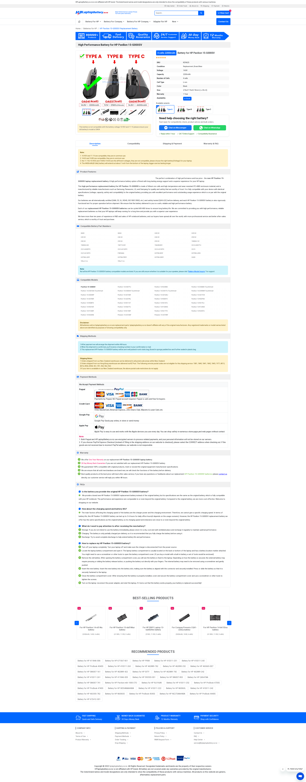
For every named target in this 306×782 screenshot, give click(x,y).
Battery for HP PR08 (141, 661)
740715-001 (122, 245)
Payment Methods (122, 736)
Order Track (183, 6)
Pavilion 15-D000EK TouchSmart (202, 287)
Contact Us (223, 21)
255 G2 (120, 241)
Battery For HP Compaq (137, 21)
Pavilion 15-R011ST (124, 303)
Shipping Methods (122, 733)
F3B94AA (121, 253)
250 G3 (83, 241)
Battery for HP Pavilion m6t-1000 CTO (121, 683)
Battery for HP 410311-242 (201, 688)
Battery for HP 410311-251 (165, 661)
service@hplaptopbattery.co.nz (205, 743)
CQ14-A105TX (159, 249)
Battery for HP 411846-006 (89, 661)
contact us (223, 474)
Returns (226, 6)
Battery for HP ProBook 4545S (142, 694)
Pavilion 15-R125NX (198, 307)
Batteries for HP (90, 28)
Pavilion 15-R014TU (161, 303)
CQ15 (193, 249)
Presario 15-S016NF (124, 315)
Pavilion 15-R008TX (87, 303)
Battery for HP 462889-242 (192, 672)
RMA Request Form (161, 740)
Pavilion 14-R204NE (161, 287)
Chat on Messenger (177, 128)
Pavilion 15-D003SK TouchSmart (129, 291)
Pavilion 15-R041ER (87, 307)
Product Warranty (82, 740)
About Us (195, 6)
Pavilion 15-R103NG (161, 307)
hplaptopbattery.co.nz (118, 766)
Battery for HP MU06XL (176, 688)
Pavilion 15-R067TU (124, 307)
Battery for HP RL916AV (152, 683)
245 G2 (193, 233)
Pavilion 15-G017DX (198, 295)
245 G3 (83, 237)
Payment (216, 6)
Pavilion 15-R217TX (161, 311)
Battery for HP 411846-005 (116, 677)
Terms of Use (81, 736)
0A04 (119, 233)
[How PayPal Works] (184, 759)
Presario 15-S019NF (161, 315)
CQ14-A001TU (196, 245)
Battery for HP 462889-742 (165, 672)
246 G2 (120, 237)
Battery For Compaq (113, 21)
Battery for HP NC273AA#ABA (172, 694)
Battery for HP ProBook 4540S (90, 666)
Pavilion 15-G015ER (124, 295)
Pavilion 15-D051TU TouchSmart (165, 291)
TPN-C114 (84, 261)
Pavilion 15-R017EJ (197, 303)
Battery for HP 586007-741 (89, 683)
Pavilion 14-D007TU (124, 287)
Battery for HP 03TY (141, 672)
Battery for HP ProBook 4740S (90, 688)
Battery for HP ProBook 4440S (203, 694)
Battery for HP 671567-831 (116, 661)
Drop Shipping (120, 743)
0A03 (82, 233)
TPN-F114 (121, 261)
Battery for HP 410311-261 (89, 677)
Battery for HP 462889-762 (146, 666)
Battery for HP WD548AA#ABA (121, 688)
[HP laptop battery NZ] (113, 12)
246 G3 (157, 237)
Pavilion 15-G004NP (87, 295)
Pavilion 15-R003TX (161, 299)
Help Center (171, 6)
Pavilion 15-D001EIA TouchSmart (92, 291)
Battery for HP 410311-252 (178, 683)
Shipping (206, 6)
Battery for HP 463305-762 (89, 694)
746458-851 (159, 245)
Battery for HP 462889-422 (116, 672)
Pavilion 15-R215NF (124, 311)
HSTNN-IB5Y (159, 253)
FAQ (195, 736)
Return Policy (159, 736)
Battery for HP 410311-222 (150, 688)
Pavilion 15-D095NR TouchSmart (202, 291)
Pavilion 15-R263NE (87, 315)
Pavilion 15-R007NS (198, 299)
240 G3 (157, 233)
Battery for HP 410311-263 (119, 666)
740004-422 (85, 245)
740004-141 (195, 241)
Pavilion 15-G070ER (87, 299)
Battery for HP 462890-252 (174, 666)
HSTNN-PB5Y (122, 257)
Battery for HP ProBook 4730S (207, 683)
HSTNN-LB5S (196, 253)
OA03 (193, 257)
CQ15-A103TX (85, 253)
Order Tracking (120, 740)
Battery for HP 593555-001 (144, 677)
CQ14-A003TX (85, 249)
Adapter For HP (160, 21)
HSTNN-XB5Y (159, 257)
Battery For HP (92, 21)
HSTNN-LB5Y (85, 257)
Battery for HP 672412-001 (89, 699)
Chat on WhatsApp (212, 128)
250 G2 (193, 237)
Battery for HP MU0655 (115, 694)
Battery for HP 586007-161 (89, 672)
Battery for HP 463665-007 (201, 666)
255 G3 (157, 241)
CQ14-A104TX (122, 249)
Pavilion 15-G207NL (124, 299)
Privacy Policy (159, 733)
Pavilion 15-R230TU (198, 311)
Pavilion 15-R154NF (87, 311)
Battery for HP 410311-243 (193, 661)
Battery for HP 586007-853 (171, 677)
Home (78, 28)
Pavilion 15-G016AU (161, 295)
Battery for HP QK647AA (198, 677)
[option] (114, 80)
